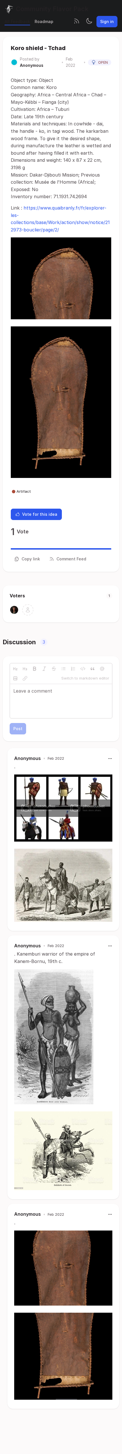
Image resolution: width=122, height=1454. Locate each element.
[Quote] (92, 668)
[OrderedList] (73, 668)
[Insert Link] (25, 678)
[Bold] (34, 668)
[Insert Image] (15, 678)
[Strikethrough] (54, 668)
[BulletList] (63, 668)
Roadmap (44, 21)
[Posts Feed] (76, 21)
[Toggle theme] (89, 21)
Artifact (23, 491)
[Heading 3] (25, 668)
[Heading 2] (15, 668)
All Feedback (17, 21)
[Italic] (44, 668)
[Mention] (102, 668)
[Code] (83, 668)
